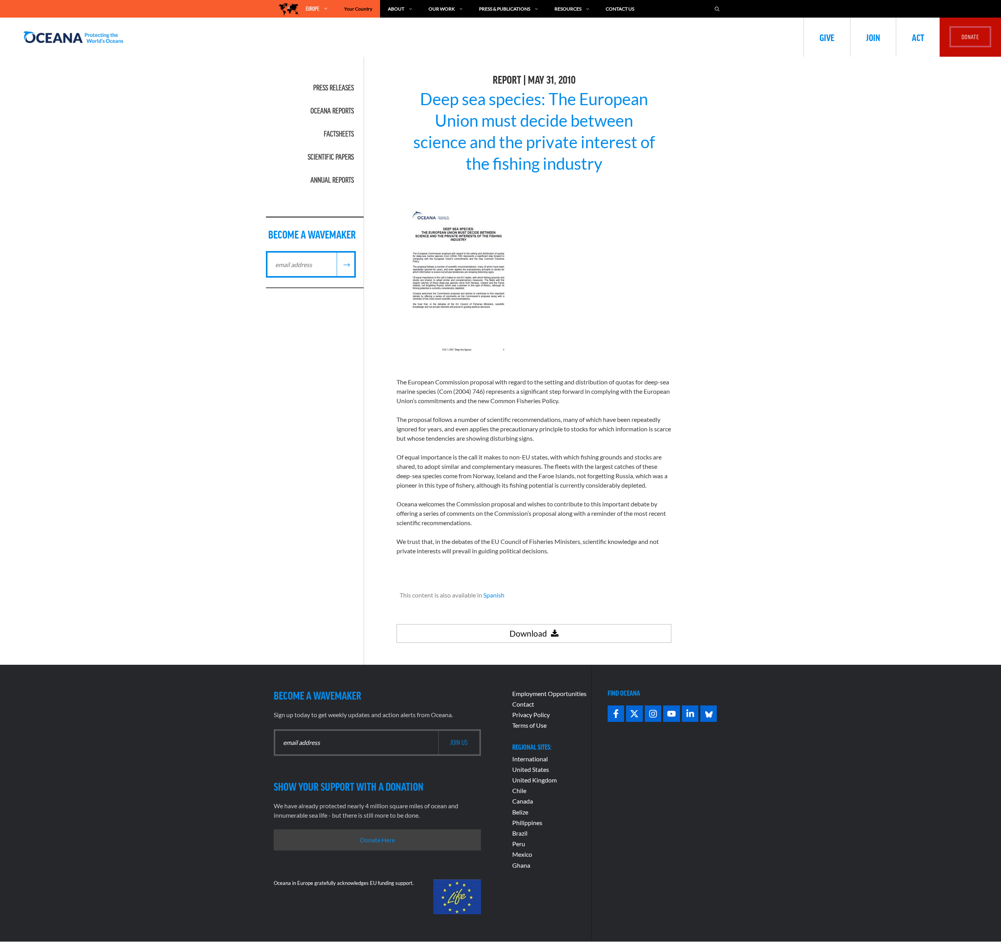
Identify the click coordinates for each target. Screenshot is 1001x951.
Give (827, 37)
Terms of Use (529, 725)
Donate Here (377, 839)
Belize (520, 812)
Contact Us (620, 9)
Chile (519, 790)
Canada (522, 801)
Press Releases (333, 88)
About (396, 9)
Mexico (522, 854)
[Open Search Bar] (717, 9)
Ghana (521, 865)
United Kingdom (534, 780)
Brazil (519, 833)
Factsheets (339, 134)
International (530, 759)
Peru (518, 843)
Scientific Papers (331, 157)
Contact (523, 704)
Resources (567, 9)
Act (918, 37)
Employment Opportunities (549, 693)
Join (873, 37)
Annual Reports (332, 180)
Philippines (527, 822)
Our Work (442, 9)
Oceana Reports (332, 111)
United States (530, 769)
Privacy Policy (531, 714)
